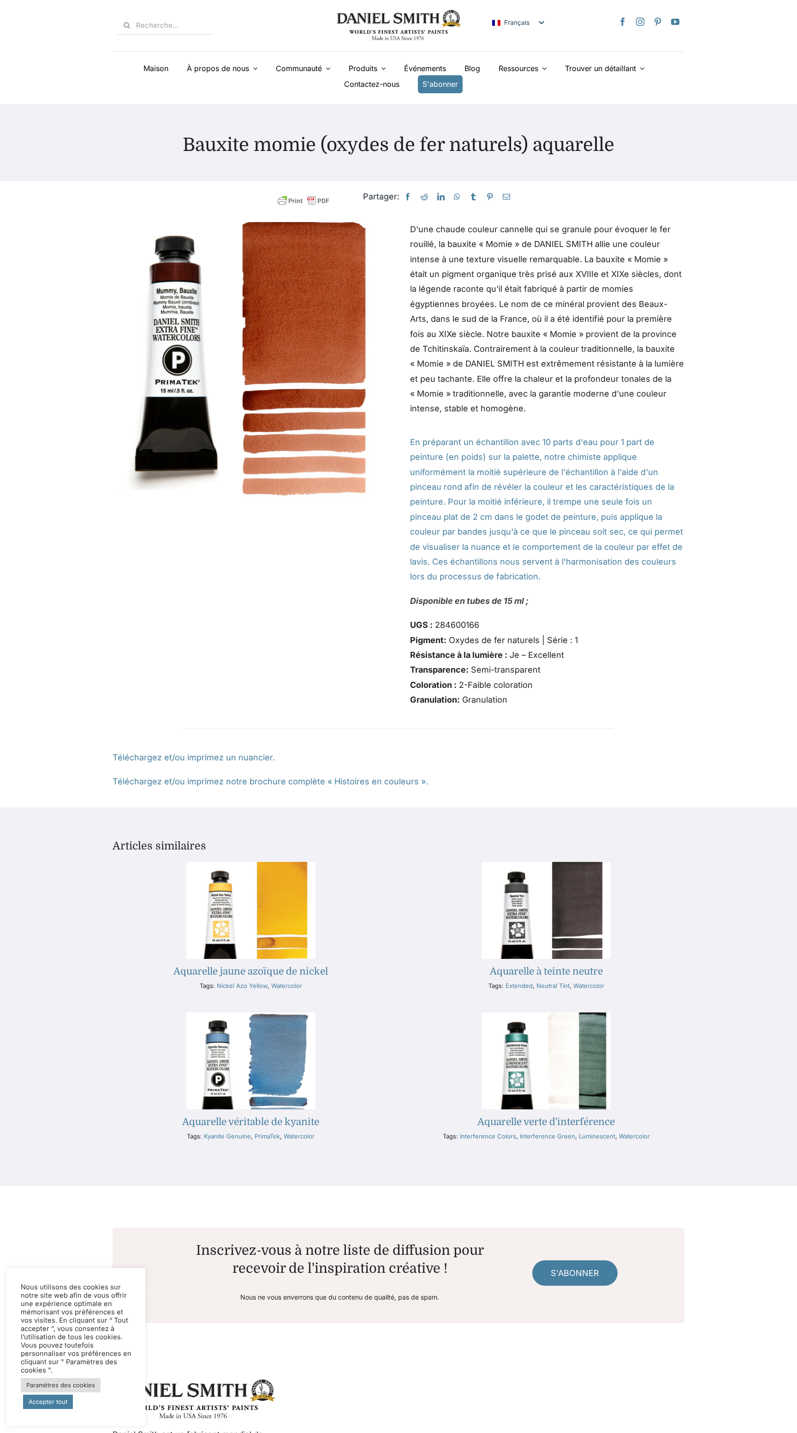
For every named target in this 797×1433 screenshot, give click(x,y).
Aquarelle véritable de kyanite (250, 1121)
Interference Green (547, 1136)
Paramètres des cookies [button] (60, 1385)
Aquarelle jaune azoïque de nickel (250, 971)
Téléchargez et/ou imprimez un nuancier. (194, 757)
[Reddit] (424, 197)
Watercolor (286, 985)
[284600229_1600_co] (546, 866)
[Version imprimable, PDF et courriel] (303, 201)
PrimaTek (267, 1136)
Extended (519, 985)
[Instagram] (640, 22)
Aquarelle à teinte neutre (546, 971)
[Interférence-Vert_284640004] (546, 1016)
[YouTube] (675, 22)
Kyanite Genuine (227, 1136)
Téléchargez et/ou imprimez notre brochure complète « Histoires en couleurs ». (270, 781)
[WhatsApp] (457, 197)
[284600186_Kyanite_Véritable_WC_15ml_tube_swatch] (250, 1016)
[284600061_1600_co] (250, 866)
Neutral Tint (553, 985)
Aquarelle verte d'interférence (546, 1121)
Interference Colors (488, 1136)
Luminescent (597, 1136)
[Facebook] (623, 22)
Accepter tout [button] (48, 1401)
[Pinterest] (658, 22)
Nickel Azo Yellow (242, 985)
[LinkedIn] (441, 197)
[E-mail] (506, 197)
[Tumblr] (473, 197)
